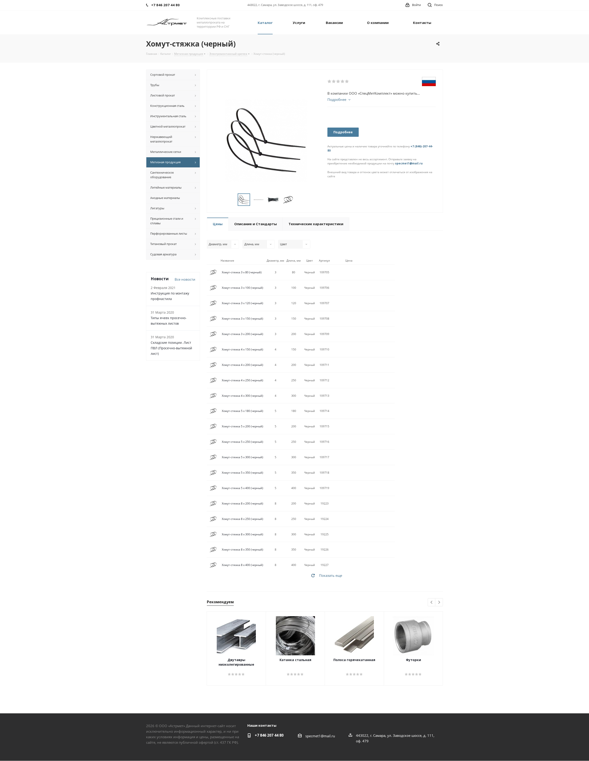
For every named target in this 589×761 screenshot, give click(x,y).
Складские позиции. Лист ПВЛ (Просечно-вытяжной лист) (171, 348)
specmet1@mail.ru (409, 163)
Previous (432, 602)
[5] (347, 81)
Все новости (185, 279)
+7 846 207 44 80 (269, 735)
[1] (329, 81)
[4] (343, 81)
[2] (334, 81)
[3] (338, 81)
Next (439, 602)
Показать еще (330, 575)
